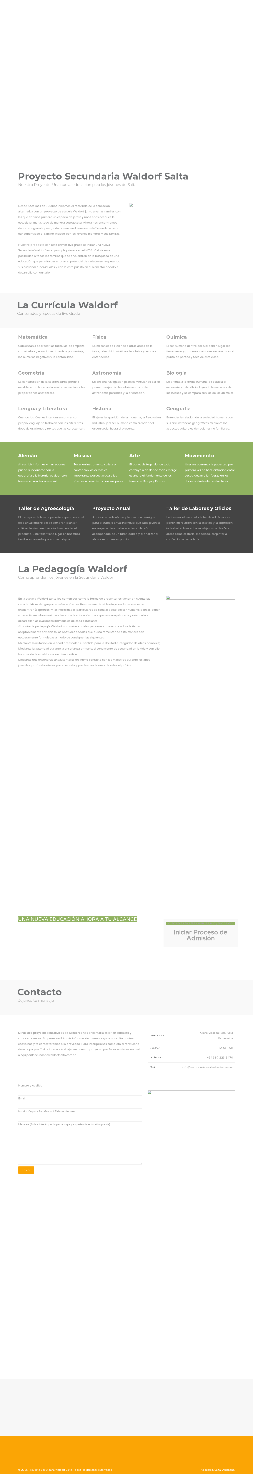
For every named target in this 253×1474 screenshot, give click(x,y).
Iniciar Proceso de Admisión (200, 935)
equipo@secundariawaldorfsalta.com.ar (48, 1055)
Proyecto (128, 7)
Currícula (151, 7)
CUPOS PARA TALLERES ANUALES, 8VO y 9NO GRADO (200, 923)
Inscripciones (202, 7)
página (34, 1049)
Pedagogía (176, 7)
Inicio (108, 7)
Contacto (228, 7)
